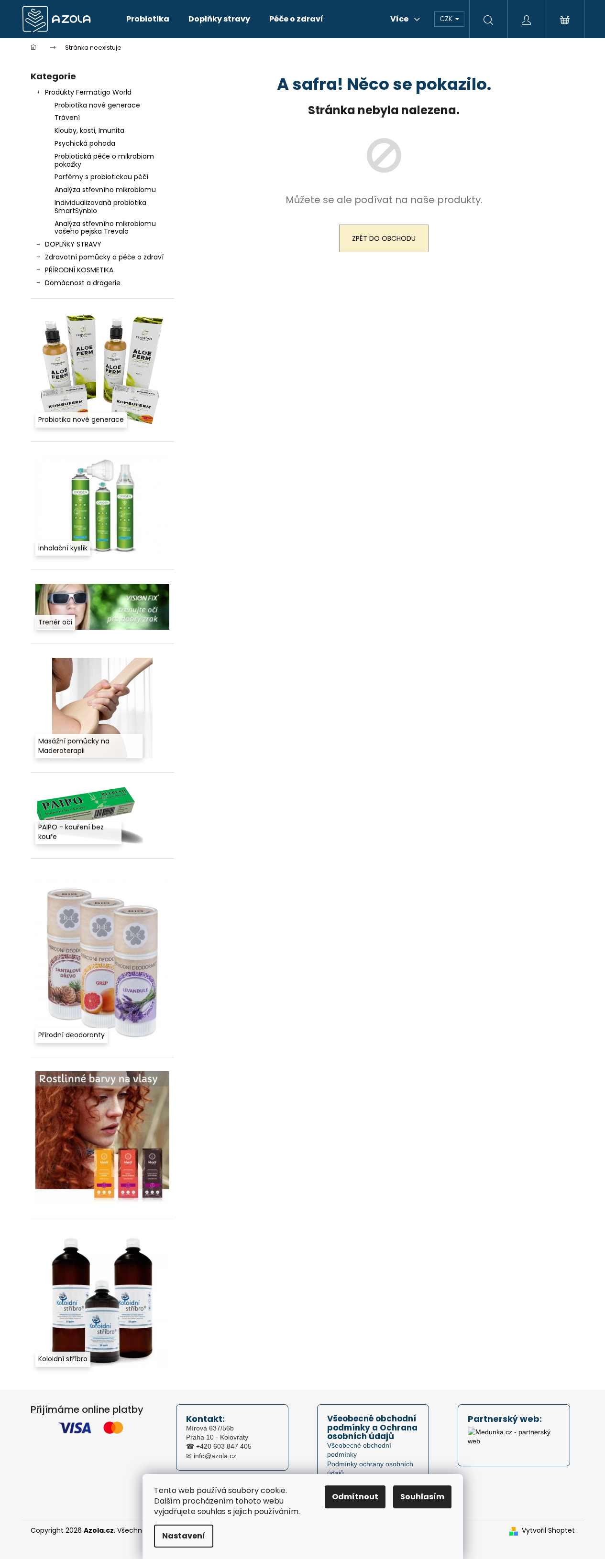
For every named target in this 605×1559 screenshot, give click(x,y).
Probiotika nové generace (97, 105)
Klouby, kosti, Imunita (89, 130)
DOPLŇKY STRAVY (73, 244)
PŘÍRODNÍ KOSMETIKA (79, 270)
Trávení (67, 117)
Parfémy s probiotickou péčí (101, 177)
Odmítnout (355, 1496)
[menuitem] (148, 19)
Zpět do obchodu (384, 238)
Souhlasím (422, 1496)
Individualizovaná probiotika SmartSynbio (100, 206)
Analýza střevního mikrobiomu (105, 189)
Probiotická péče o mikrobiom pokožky (104, 160)
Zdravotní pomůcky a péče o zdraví (104, 257)
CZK (447, 18)
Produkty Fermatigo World (88, 92)
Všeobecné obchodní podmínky (359, 1449)
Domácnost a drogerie (83, 283)
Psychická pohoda (85, 143)
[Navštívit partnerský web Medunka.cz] (514, 1440)
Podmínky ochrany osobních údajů (370, 1468)
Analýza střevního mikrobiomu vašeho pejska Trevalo (105, 228)
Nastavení (183, 1535)
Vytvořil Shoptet (548, 1530)
